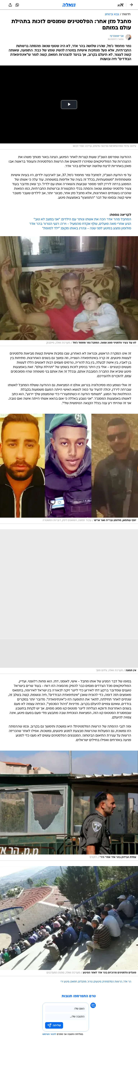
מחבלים (82, 982)
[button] (120, 4)
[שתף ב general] (10, 5)
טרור (90, 982)
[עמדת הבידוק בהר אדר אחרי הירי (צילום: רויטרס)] (69, 806)
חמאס (73, 982)
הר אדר (127, 982)
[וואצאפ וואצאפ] (17, 5)
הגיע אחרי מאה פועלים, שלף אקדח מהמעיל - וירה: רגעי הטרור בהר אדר (80, 224)
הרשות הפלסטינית (112, 982)
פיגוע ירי (65, 982)
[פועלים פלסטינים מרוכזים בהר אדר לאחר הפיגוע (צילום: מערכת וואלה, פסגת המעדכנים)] (69, 921)
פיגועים (97, 982)
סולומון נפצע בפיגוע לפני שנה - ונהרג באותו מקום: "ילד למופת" (86, 228)
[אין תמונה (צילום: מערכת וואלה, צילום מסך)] (69, 601)
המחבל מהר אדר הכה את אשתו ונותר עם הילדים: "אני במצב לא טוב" (82, 219)
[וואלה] (69, 5)
